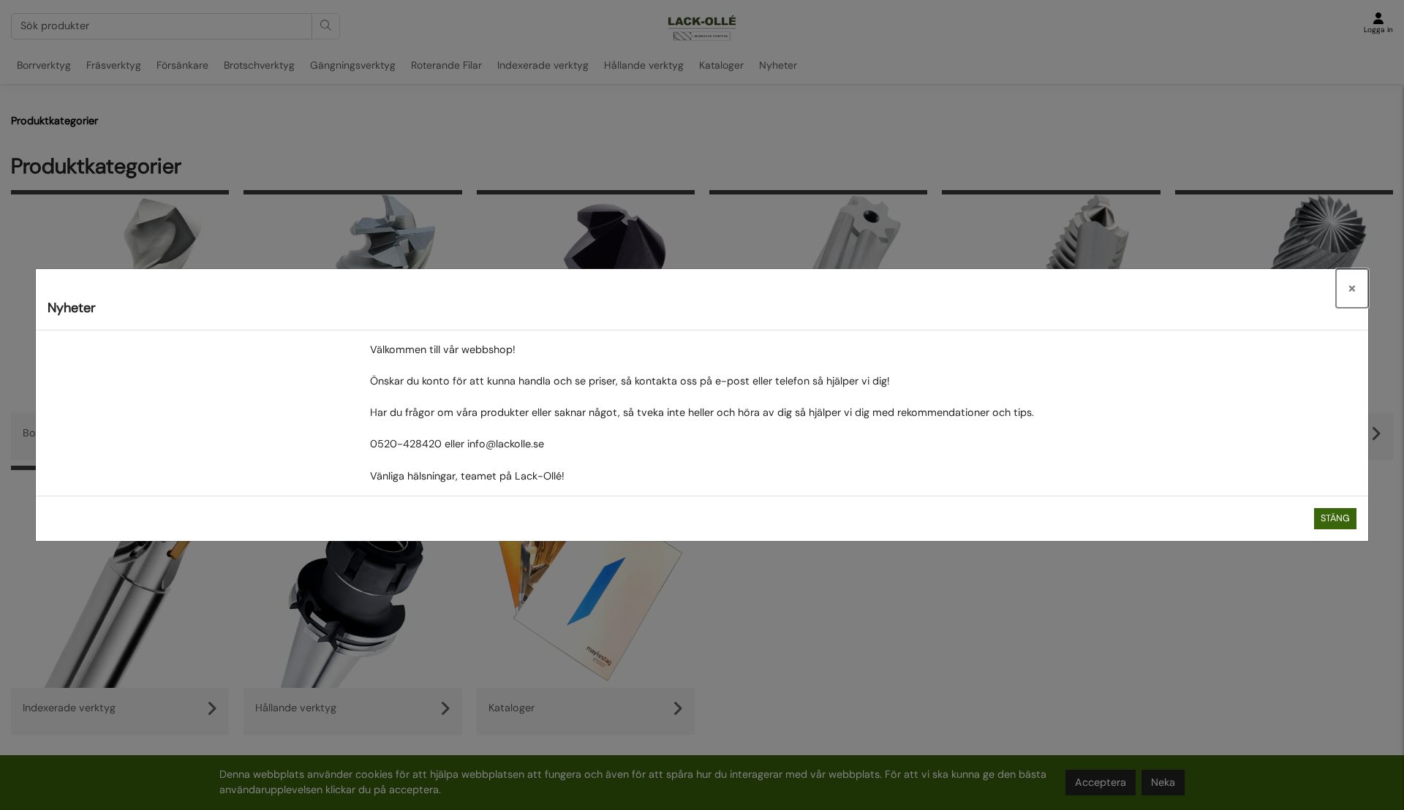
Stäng (1335, 518)
